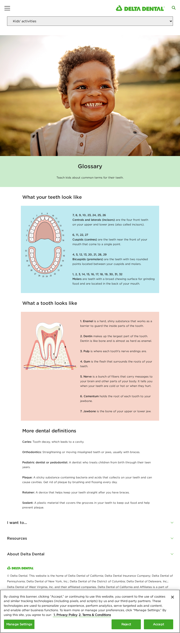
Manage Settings (19, 624)
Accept (158, 624)
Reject (126, 624)
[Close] (172, 597)
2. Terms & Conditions (95, 615)
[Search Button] (174, 8)
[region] (90, 611)
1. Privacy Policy (65, 615)
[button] (90, 522)
